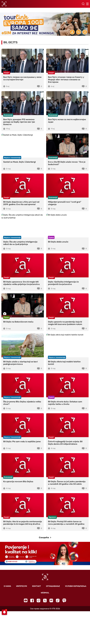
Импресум (21, 586)
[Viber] (64, 600)
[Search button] (83, 3)
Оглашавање (53, 586)
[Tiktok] (58, 600)
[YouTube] (25, 600)
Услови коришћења (75, 586)
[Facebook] (32, 600)
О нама (7, 586)
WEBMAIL (45, 593)
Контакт (36, 586)
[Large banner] (45, 24)
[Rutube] (51, 600)
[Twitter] (45, 600)
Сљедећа (44, 537)
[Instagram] (38, 600)
